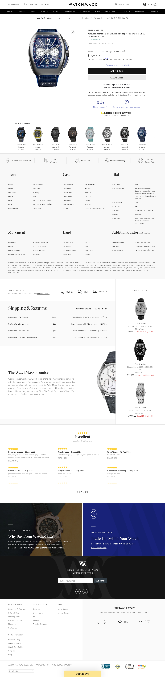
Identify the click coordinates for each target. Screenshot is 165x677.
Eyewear (56, 11)
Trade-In (126, 11)
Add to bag (116, 71)
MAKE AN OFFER (116, 78)
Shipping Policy (14, 616)
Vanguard (98, 17)
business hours (43, 293)
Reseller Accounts (40, 624)
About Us (36, 609)
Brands (10, 11)
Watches (22, 11)
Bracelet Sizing (14, 639)
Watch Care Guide (15, 647)
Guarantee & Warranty (17, 609)
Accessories (85, 11)
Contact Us (12, 627)
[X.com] (85, 591)
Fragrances (70, 11)
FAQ (34, 616)
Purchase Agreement (62, 665)
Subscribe (101, 580)
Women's (44, 11)
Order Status (62, 609)
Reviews (36, 620)
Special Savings (111, 11)
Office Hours (38, 612)
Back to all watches (44, 17)
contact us (105, 94)
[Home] (83, 4)
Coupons (11, 650)
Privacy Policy (42, 665)
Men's (33, 11)
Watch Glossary (14, 643)
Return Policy (13, 612)
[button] (152, 4)
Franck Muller (83, 17)
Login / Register (63, 612)
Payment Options (15, 620)
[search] (116, 4)
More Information (98, 547)
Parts (97, 11)
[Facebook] (78, 591)
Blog (10, 654)
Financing (12, 624)
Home (60, 17)
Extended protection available (117, 65)
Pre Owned (139, 11)
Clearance (153, 11)
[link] (100, 104)
